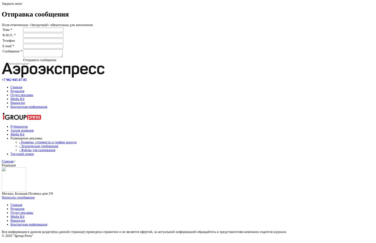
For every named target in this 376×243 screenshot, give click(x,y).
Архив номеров (22, 130)
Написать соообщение (18, 197)
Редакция (17, 91)
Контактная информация (28, 107)
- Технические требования (38, 146)
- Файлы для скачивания (37, 150)
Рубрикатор (19, 126)
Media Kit (17, 99)
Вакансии (17, 103)
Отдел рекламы (21, 95)
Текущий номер (22, 154)
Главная (16, 87)
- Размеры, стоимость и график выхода (48, 142)
